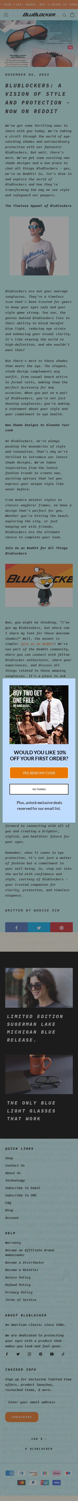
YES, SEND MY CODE (39, 773)
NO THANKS (39, 789)
